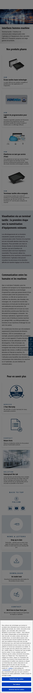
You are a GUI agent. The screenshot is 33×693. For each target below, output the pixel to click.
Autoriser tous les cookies (16, 689)
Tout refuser (16, 684)
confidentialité (6, 670)
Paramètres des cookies (16, 679)
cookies (10, 668)
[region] (16, 656)
